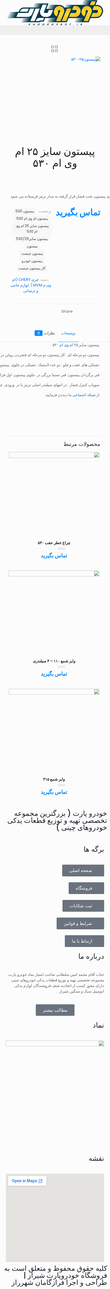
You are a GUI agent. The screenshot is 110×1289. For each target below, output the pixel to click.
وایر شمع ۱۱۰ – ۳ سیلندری (54, 661)
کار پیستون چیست (32, 268)
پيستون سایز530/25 (32, 238)
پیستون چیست (32, 253)
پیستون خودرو (32, 261)
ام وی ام (66, 345)
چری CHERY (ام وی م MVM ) (31, 282)
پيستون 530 (25, 211)
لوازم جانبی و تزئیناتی (24, 288)
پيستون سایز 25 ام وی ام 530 (32, 229)
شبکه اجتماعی (84, 395)
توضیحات (68, 333)
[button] (55, 30)
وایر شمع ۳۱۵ (54, 779)
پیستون (32, 246)
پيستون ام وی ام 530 (32, 218)
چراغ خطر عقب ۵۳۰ (54, 543)
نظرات (46, 333)
